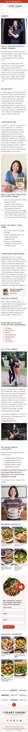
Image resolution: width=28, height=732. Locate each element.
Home (2, 13)
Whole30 (7, 332)
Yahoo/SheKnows (10, 334)
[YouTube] (20, 720)
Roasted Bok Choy (20, 677)
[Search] (26, 6)
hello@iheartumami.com (9, 420)
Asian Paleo (4, 257)
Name (5, 613)
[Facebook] (14, 720)
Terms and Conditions (14, 728)
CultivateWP (19, 729)
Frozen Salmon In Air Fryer (19, 545)
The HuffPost (9, 341)
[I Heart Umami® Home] (14, 6)
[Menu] (1, 6)
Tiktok (7, 467)
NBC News (8, 328)
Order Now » (13, 293)
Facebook (8, 462)
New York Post (9, 330)
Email (5, 620)
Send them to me (8, 626)
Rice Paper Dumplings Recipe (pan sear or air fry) (6, 568)
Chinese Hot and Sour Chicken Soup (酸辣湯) (20, 655)
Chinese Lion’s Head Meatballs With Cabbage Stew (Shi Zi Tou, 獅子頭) (7, 679)
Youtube (7, 460)
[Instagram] (7, 720)
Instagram (8, 458)
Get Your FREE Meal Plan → (14, 1)
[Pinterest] (10, 720)
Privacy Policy (6, 728)
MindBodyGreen (10, 337)
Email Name (7, 607)
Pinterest (7, 464)
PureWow (8, 339)
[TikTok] (17, 720)
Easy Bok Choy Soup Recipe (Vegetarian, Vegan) (18, 568)
